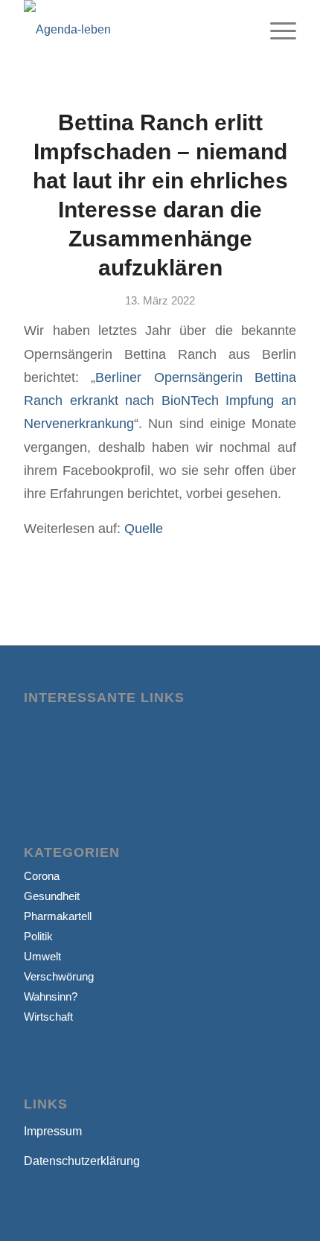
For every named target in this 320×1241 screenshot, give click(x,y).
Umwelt (42, 956)
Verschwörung (59, 976)
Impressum (53, 1131)
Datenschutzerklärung (82, 1161)
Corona (42, 876)
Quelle (143, 528)
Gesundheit (52, 896)
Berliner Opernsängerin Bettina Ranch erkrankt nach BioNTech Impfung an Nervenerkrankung (160, 400)
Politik (38, 936)
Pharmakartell (58, 916)
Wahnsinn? (50, 996)
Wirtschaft (48, 1016)
